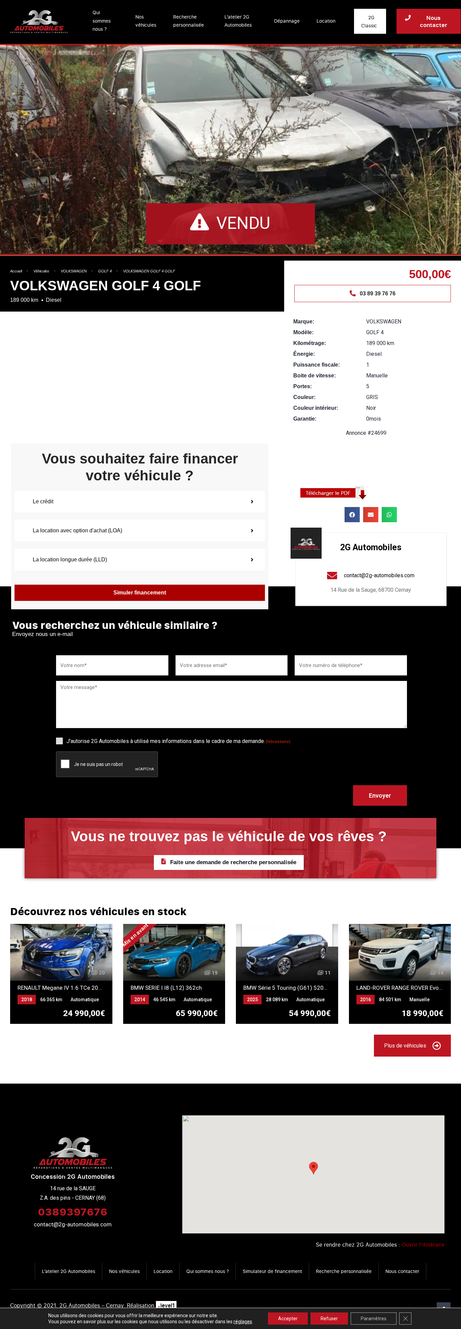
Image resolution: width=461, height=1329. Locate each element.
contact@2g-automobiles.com (73, 1224)
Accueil (16, 271)
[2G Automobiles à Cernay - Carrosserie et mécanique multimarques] (39, 21)
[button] (352, 514)
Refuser (329, 1318)
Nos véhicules (145, 21)
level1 (166, 1305)
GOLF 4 (105, 271)
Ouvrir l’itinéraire (423, 1244)
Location (326, 21)
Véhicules (41, 271)
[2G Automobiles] (306, 543)
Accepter (288, 1318)
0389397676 (72, 1211)
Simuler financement (139, 592)
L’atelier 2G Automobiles (238, 21)
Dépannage (287, 21)
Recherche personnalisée (188, 21)
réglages (243, 1321)
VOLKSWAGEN (74, 271)
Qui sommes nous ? (101, 20)
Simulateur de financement (272, 1271)
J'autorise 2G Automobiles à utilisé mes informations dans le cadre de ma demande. (178, 741)
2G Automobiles (370, 547)
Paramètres (373, 1318)
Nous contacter (402, 1271)
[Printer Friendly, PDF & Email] (336, 492)
